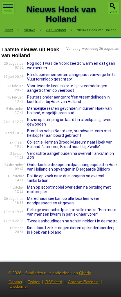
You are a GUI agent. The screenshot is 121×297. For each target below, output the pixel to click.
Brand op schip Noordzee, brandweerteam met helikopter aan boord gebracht (69, 133)
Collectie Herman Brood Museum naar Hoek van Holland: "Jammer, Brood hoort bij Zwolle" (70, 144)
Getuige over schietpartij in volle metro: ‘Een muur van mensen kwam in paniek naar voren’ (71, 211)
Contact (15, 282)
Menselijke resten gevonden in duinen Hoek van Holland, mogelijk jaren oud (69, 110)
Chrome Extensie (83, 282)
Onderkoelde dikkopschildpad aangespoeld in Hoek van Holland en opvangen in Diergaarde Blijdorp (72, 166)
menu (8, 11)
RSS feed (53, 282)
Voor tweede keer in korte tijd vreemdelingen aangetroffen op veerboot (67, 88)
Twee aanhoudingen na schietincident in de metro (72, 221)
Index (9, 30)
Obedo (85, 273)
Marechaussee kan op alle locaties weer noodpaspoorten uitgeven (63, 200)
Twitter (34, 282)
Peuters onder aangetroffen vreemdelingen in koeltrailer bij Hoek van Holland (68, 99)
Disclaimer (19, 286)
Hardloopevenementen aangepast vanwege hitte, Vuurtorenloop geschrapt (71, 76)
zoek (113, 12)
